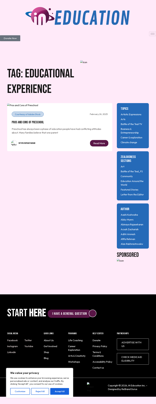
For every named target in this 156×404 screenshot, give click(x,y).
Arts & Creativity (76, 355)
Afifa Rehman (128, 239)
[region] (39, 383)
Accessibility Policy (102, 361)
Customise (20, 391)
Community (127, 176)
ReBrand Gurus (129, 389)
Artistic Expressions (131, 114)
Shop (46, 352)
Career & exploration (131, 137)
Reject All (40, 391)
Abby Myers (127, 219)
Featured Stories (129, 189)
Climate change (129, 142)
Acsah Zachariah (129, 229)
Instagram (12, 346)
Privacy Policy (99, 346)
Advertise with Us (131, 344)
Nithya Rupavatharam (27, 143)
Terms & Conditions (98, 354)
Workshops (74, 361)
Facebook (12, 340)
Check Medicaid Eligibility (131, 358)
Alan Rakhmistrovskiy (132, 243)
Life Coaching (75, 340)
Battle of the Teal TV (131, 124)
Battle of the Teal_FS (132, 171)
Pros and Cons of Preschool (28, 122)
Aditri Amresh (128, 234)
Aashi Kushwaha (129, 214)
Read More (99, 143)
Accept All (59, 391)
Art (122, 166)
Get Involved (50, 346)
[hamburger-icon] (152, 34)
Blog (46, 358)
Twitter (28, 340)
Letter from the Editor (132, 194)
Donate (96, 340)
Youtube (29, 346)
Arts (123, 119)
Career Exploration (74, 348)
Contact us (98, 367)
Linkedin (11, 352)
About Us (49, 340)
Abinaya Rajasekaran (132, 224)
